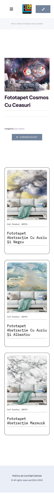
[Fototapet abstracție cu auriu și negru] (27, 172)
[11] (27, 6)
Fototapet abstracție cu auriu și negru (27, 237)
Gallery (19, 24)
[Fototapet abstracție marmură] (27, 357)
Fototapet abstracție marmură (26, 420)
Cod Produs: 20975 (17, 317)
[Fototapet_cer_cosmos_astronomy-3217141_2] (27, 74)
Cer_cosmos (19, 128)
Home (13, 24)
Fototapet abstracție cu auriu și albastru (27, 330)
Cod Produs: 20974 (17, 409)
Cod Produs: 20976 (17, 224)
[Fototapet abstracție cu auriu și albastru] (27, 265)
